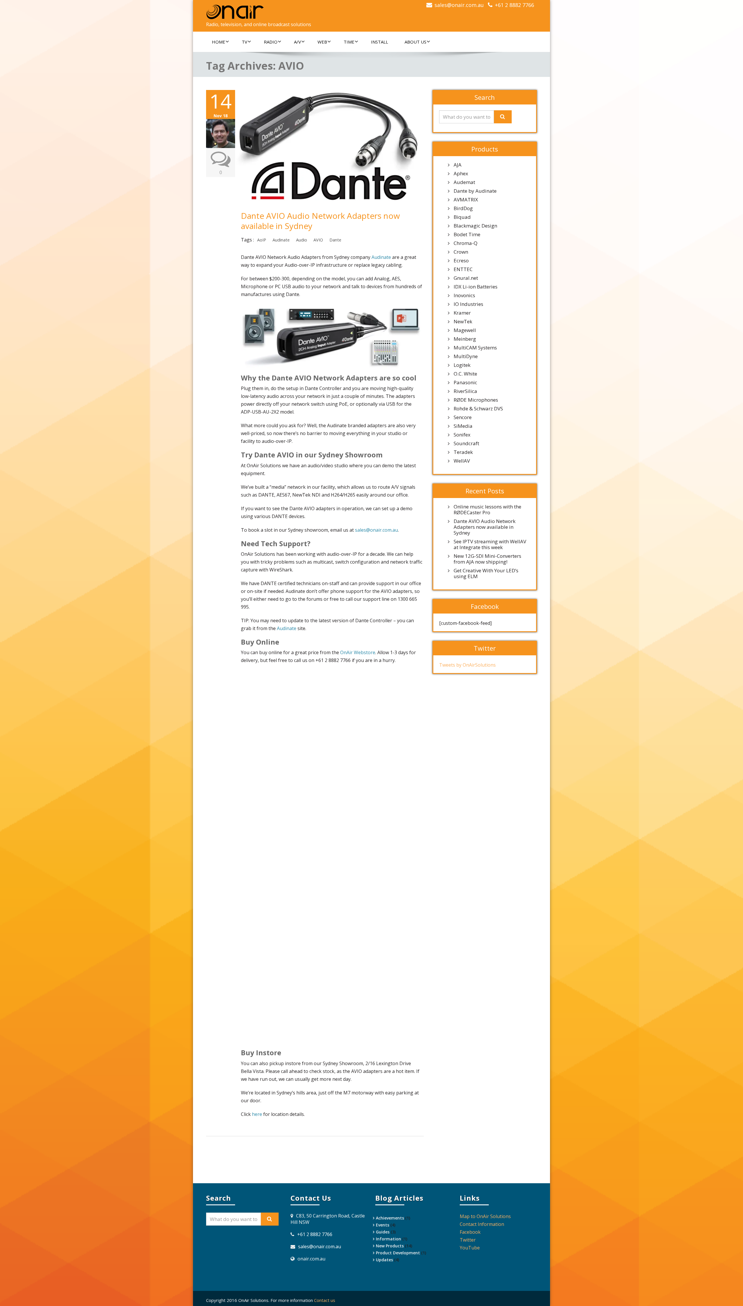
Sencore (463, 417)
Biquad (462, 217)
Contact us (324, 1300)
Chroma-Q (465, 243)
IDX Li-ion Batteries (475, 287)
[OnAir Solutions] (286, 12)
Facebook (470, 1232)
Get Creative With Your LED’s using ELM (486, 573)
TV (244, 42)
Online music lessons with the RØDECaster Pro (487, 509)
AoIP (261, 240)
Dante (335, 240)
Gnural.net (466, 278)
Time (349, 42)
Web (322, 42)
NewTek (463, 321)
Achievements (390, 1218)
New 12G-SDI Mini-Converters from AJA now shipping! (487, 559)
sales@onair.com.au (459, 4)
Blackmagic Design (475, 226)
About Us (415, 42)
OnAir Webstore (357, 652)
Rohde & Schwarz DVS (478, 409)
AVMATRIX (466, 200)
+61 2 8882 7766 (514, 4)
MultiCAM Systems (475, 348)
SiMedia (463, 426)
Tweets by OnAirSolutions (467, 665)
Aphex (461, 173)
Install (379, 42)
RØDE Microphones (476, 400)
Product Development (398, 1253)
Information (388, 1239)
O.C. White (465, 374)
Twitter (468, 1240)
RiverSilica (465, 391)
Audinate (281, 240)
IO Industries (468, 304)
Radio (270, 42)
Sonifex (462, 435)
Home (218, 42)
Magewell (465, 330)
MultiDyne (466, 356)
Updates (384, 1259)
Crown (461, 252)
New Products (390, 1246)
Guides (382, 1232)
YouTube (470, 1247)
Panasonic (465, 382)
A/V (297, 42)
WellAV (462, 461)
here (257, 1114)
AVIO (318, 240)
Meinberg (465, 339)
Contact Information (482, 1224)
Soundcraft (466, 443)
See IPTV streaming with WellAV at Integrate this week (490, 544)
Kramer (462, 313)
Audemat (464, 182)
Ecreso (461, 261)
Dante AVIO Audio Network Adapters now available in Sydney (320, 220)
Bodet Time (467, 234)
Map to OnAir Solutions (485, 1216)
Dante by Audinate (475, 191)
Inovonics (464, 295)
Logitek (462, 365)
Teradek (463, 452)
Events (382, 1225)
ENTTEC (463, 269)
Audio (301, 240)
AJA (457, 165)
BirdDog (463, 208)
